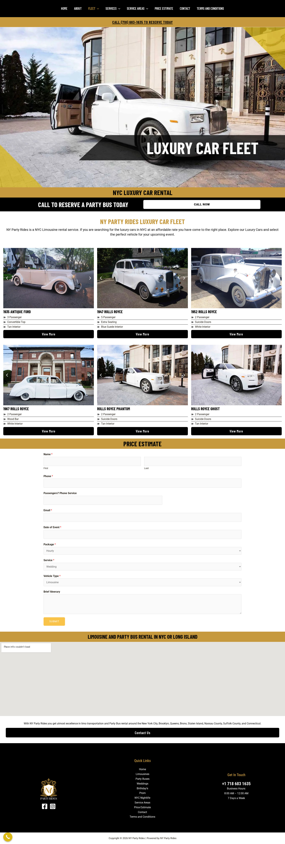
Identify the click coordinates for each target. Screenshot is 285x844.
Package (50, 544)
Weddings (142, 783)
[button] (97, 8)
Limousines (142, 774)
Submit (54, 621)
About (78, 8)
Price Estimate (164, 8)
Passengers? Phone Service (60, 493)
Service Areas (135, 8)
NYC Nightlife (142, 797)
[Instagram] (53, 806)
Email (48, 510)
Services (111, 8)
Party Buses (142, 778)
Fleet (91, 8)
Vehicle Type (52, 576)
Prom (142, 793)
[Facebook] (45, 806)
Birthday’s (142, 788)
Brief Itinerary (52, 591)
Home (64, 8)
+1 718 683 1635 (236, 783)
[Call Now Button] (7, 837)
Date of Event (52, 527)
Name (48, 454)
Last (146, 468)
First (46, 468)
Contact (185, 8)
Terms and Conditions (210, 8)
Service (49, 560)
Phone (48, 476)
